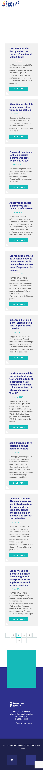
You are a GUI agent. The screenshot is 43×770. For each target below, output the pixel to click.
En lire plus (19, 89)
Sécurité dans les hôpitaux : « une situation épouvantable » (21, 107)
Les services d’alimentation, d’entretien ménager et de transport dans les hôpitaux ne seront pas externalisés (20, 578)
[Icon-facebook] (21, 760)
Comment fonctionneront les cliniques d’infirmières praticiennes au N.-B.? (21, 156)
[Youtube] (31, 760)
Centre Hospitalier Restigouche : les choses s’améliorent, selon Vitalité (20, 52)
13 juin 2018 (16, 589)
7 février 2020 (16, 61)
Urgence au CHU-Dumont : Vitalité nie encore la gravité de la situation (21, 324)
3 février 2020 (16, 114)
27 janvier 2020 (17, 212)
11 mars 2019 (16, 332)
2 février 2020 (16, 164)
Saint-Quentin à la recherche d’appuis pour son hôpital (21, 446)
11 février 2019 (17, 397)
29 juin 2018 (16, 452)
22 (19, 640)
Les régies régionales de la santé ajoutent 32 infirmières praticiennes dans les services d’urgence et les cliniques (21, 262)
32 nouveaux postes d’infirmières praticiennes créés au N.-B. (21, 205)
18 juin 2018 (16, 522)
